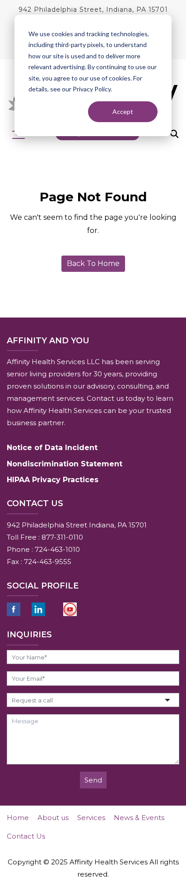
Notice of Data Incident (52, 447)
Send (93, 780)
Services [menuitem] (91, 817)
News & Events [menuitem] (139, 817)
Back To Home (93, 263)
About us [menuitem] (53, 817)
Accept (122, 111)
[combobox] (93, 700)
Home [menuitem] (18, 817)
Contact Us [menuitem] (26, 836)
